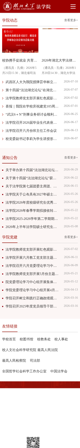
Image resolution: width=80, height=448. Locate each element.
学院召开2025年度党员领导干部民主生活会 (33, 306)
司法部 (35, 360)
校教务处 (44, 339)
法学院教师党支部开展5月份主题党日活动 (33, 274)
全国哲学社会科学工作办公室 (24, 371)
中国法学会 (58, 371)
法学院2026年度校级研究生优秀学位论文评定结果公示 (33, 202)
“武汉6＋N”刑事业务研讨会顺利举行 (33, 114)
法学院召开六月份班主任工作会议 (31, 130)
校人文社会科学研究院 (19, 350)
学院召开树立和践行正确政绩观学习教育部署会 (33, 298)
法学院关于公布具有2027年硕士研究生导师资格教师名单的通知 (33, 194)
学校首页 (9, 339)
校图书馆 (26, 339)
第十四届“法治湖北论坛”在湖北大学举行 (33, 90)
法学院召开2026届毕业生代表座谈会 (33, 122)
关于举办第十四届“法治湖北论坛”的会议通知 (33, 170)
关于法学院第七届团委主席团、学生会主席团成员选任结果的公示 (33, 186)
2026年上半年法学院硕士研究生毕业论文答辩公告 (33, 227)
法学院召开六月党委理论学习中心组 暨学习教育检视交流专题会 (33, 265)
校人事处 (61, 339)
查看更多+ (71, 20)
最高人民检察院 (14, 360)
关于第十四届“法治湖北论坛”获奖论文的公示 (33, 178)
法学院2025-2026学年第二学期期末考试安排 (33, 218)
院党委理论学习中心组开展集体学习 (33, 282)
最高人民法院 (47, 350)
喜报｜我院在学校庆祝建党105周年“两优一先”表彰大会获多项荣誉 (33, 106)
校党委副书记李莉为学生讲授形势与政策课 (33, 139)
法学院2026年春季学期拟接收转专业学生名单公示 (33, 210)
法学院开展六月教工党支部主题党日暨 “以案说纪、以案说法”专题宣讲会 (33, 257)
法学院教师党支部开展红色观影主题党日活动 (33, 98)
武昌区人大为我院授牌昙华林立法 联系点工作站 (33, 82)
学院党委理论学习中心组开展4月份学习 (33, 290)
